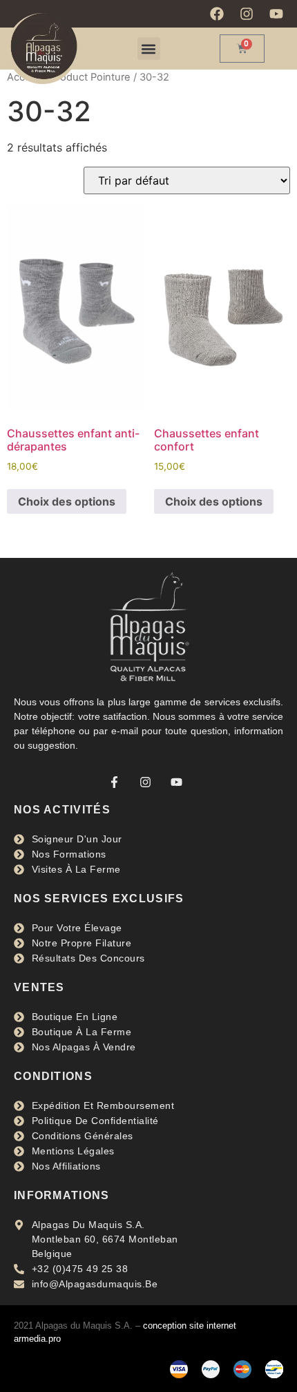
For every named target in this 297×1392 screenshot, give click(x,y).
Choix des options (66, 501)
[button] (148, 48)
